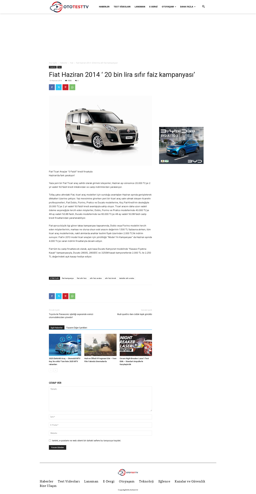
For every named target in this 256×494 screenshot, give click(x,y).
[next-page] (55, 370)
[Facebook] (52, 87)
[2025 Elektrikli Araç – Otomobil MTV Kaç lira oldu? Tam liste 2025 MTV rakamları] (65, 345)
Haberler (63, 63)
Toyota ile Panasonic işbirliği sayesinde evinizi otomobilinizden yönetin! (71, 316)
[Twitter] (59, 87)
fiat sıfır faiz (82, 278)
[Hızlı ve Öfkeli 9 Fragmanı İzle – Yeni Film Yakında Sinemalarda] (100, 345)
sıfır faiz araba (96, 278)
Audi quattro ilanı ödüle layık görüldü (134, 314)
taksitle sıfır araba (126, 278)
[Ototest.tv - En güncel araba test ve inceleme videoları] (69, 6)
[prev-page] (51, 370)
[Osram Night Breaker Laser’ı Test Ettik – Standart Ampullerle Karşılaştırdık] (136, 345)
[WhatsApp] (72, 87)
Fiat (71, 63)
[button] (203, 6)
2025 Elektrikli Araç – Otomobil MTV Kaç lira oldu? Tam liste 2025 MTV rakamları (64, 361)
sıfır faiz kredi (110, 278)
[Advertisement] (128, 37)
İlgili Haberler (57, 328)
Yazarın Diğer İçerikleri (76, 328)
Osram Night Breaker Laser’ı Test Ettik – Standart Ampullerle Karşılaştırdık (134, 361)
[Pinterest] (65, 87)
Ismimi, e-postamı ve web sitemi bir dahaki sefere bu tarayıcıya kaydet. (86, 440)
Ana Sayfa (53, 63)
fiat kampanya (68, 278)
